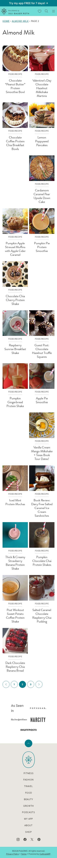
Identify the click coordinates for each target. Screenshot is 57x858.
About (28, 825)
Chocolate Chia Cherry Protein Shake (15, 300)
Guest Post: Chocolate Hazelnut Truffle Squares (42, 351)
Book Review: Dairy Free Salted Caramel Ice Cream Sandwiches (42, 508)
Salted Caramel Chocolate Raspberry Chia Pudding (41, 616)
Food (28, 792)
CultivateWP (45, 854)
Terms (23, 854)
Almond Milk (20, 21)
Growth (28, 805)
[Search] (46, 11)
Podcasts (28, 812)
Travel (28, 786)
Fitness (29, 773)
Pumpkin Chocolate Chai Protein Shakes (41, 561)
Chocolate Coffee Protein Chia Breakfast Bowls (15, 143)
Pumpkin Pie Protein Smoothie (42, 247)
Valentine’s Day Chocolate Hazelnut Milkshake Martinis (41, 88)
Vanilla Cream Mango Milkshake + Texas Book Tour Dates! (42, 453)
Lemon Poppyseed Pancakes (42, 141)
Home (6, 21)
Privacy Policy (12, 854)
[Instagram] (18, 839)
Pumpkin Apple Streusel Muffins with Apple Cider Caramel (15, 249)
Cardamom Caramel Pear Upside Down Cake (42, 196)
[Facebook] (25, 839)
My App (28, 818)
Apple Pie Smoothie (42, 400)
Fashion (28, 779)
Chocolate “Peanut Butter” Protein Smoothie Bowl (15, 86)
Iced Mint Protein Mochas (15, 502)
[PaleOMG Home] (15, 11)
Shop (28, 832)
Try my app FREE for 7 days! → (28, 3)
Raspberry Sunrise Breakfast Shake (15, 349)
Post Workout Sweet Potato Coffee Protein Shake (15, 616)
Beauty (28, 799)
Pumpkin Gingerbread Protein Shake (15, 402)
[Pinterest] (38, 839)
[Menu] (53, 11)
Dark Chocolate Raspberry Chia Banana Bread (15, 667)
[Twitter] (31, 839)
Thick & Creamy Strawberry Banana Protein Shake (15, 563)
